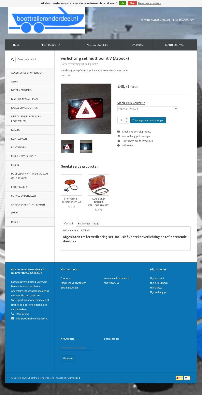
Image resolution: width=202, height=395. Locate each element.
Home (16, 45)
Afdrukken (127, 145)
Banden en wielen (21, 90)
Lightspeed (74, 377)
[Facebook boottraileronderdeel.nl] (107, 348)
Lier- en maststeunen (23, 156)
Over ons (137, 45)
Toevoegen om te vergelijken (137, 141)
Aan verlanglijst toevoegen (136, 136)
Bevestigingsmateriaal (24, 99)
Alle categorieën (97, 45)
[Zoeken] (13, 59)
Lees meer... (67, 75)
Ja (122, 3)
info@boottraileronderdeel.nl (32, 318)
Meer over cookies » (149, 3)
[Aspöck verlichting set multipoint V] (86, 109)
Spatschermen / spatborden (28, 204)
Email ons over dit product (136, 131)
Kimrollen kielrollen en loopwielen (26, 119)
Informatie (68, 223)
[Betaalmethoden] (180, 377)
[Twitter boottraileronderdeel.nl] (114, 348)
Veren (15, 213)
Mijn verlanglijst (158, 292)
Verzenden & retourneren (117, 278)
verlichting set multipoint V (83, 64)
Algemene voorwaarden (73, 283)
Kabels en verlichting (24, 107)
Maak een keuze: (131, 103)
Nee (132, 3)
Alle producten (51, 45)
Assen (14, 81)
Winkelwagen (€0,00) (157, 20)
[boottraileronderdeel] (63, 20)
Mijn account (184, 20)
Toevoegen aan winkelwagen (148, 120)
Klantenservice (174, 45)
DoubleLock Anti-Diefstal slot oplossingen (29, 176)
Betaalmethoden (70, 287)
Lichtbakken (18, 147)
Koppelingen (19, 138)
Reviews (84, 223)
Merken (15, 222)
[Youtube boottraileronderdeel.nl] (121, 348)
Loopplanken (19, 187)
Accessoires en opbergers (27, 72)
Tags (96, 223)
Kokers (15, 130)
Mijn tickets (156, 287)
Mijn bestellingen (159, 283)
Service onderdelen (23, 195)
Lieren (15, 165)
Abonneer (68, 358)
